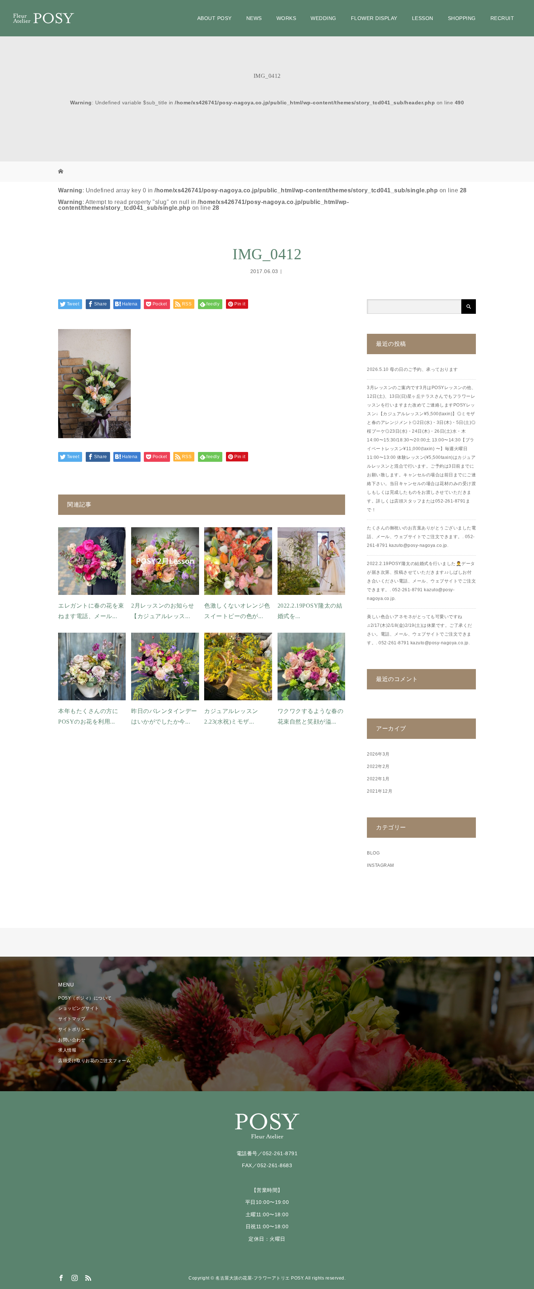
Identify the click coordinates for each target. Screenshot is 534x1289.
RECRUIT (502, 18)
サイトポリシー (74, 1029)
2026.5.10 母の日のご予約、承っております (412, 369)
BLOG (373, 853)
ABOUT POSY (214, 18)
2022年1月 (378, 778)
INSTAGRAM (380, 865)
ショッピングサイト (78, 1008)
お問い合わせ (71, 1039)
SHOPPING (462, 18)
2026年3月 (378, 754)
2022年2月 (378, 766)
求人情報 (67, 1050)
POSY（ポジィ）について (85, 998)
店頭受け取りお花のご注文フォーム (94, 1060)
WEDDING (323, 18)
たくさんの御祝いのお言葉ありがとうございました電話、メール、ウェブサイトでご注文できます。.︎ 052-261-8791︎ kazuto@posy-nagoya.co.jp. (421, 536)
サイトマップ (71, 1018)
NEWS (254, 18)
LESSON (422, 18)
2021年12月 (379, 791)
